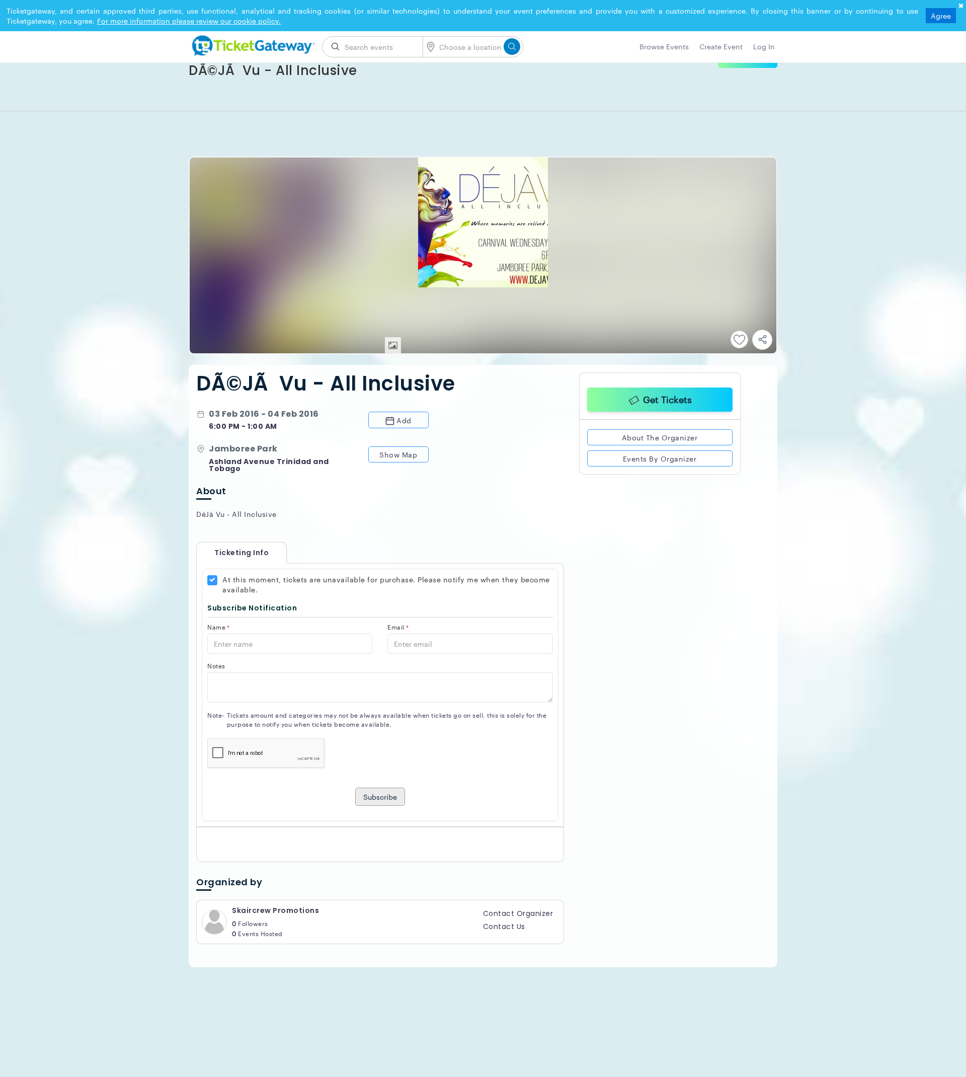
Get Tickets (667, 398)
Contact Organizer (518, 913)
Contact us (504, 926)
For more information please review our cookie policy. (189, 21)
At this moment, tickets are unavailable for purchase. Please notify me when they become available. (386, 584)
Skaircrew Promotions (275, 910)
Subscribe (380, 797)
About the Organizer (660, 436)
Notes (216, 665)
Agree (941, 16)
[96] (251, 43)
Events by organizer (660, 457)
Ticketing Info (231, 553)
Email (398, 627)
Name (218, 627)
